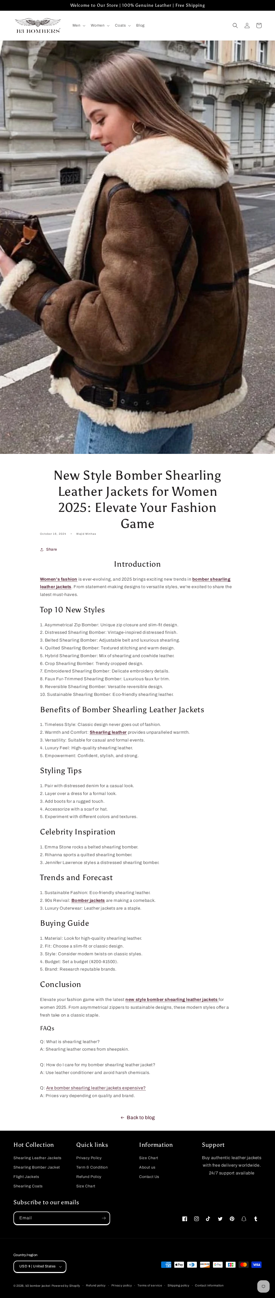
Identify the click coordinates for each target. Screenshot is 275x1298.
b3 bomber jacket (38, 1285)
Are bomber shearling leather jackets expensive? (96, 1088)
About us (147, 1167)
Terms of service (150, 1285)
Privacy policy (121, 1285)
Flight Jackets (26, 1177)
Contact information (209, 1285)
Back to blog (141, 1117)
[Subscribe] (104, 1218)
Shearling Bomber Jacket (36, 1167)
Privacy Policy (89, 1158)
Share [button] (51, 549)
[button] (78, 25)
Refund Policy (89, 1177)
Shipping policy (179, 1285)
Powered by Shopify (66, 1285)
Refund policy (96, 1285)
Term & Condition (92, 1167)
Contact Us (149, 1177)
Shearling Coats (28, 1186)
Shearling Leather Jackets (37, 1158)
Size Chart (85, 1186)
